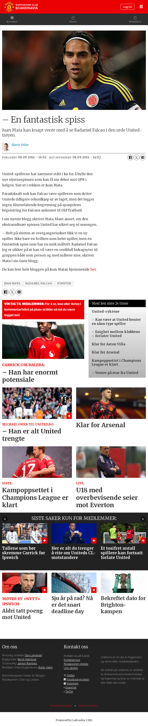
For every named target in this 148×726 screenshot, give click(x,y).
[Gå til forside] (21, 7)
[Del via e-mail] (142, 157)
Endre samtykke (88, 705)
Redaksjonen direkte (76, 664)
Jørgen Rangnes (27, 663)
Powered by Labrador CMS (74, 720)
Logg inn (127, 7)
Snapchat (70, 687)
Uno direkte (71, 668)
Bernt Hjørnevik (27, 659)
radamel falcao (38, 283)
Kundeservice (72, 660)
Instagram (72, 683)
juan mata (12, 283)
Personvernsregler (61, 705)
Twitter (71, 675)
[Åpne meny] (141, 7)
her (93, 269)
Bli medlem (12, 22)
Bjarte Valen (45, 667)
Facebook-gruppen (78, 679)
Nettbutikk (134, 22)
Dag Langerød (33, 655)
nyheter (64, 283)
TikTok (69, 691)
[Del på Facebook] (130, 157)
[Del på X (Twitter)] (136, 157)
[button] (5, 519)
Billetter (73, 22)
